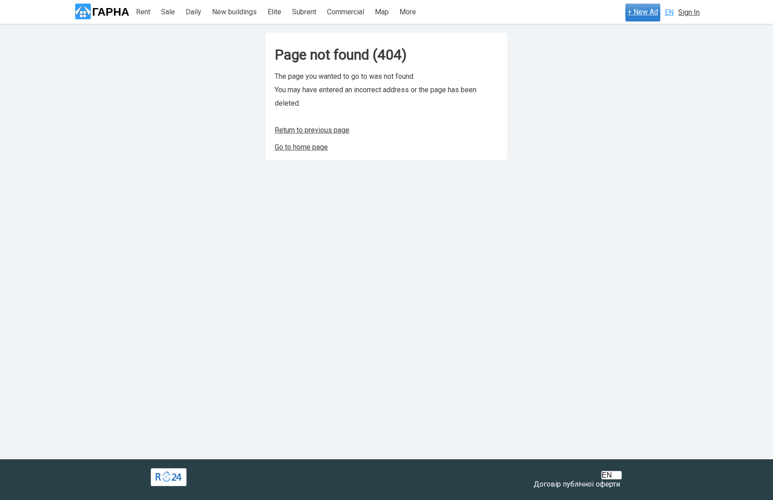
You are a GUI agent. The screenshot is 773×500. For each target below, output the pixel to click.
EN (669, 12)
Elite (274, 12)
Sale (168, 12)
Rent (143, 12)
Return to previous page (312, 130)
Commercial (345, 12)
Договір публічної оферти (577, 484)
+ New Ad (643, 12)
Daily (193, 12)
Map (382, 12)
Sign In (689, 12)
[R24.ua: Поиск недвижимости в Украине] (169, 477)
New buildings (234, 12)
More (407, 12)
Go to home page (301, 147)
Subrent (304, 12)
